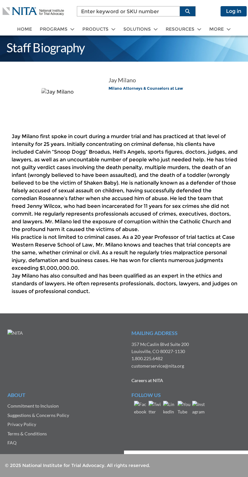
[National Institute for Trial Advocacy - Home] (33, 11)
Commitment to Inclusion (33, 406)
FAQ (11, 442)
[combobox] (125, 11)
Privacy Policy (21, 424)
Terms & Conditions (27, 433)
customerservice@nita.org (157, 366)
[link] (24, 29)
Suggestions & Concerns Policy (38, 415)
